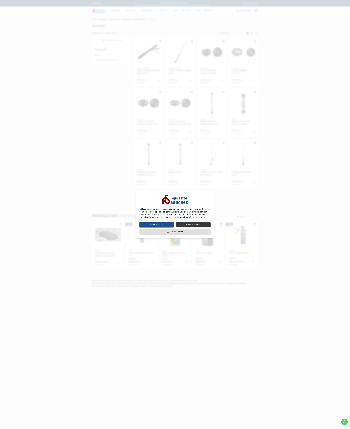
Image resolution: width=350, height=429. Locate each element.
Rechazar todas (193, 224)
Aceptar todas (156, 224)
